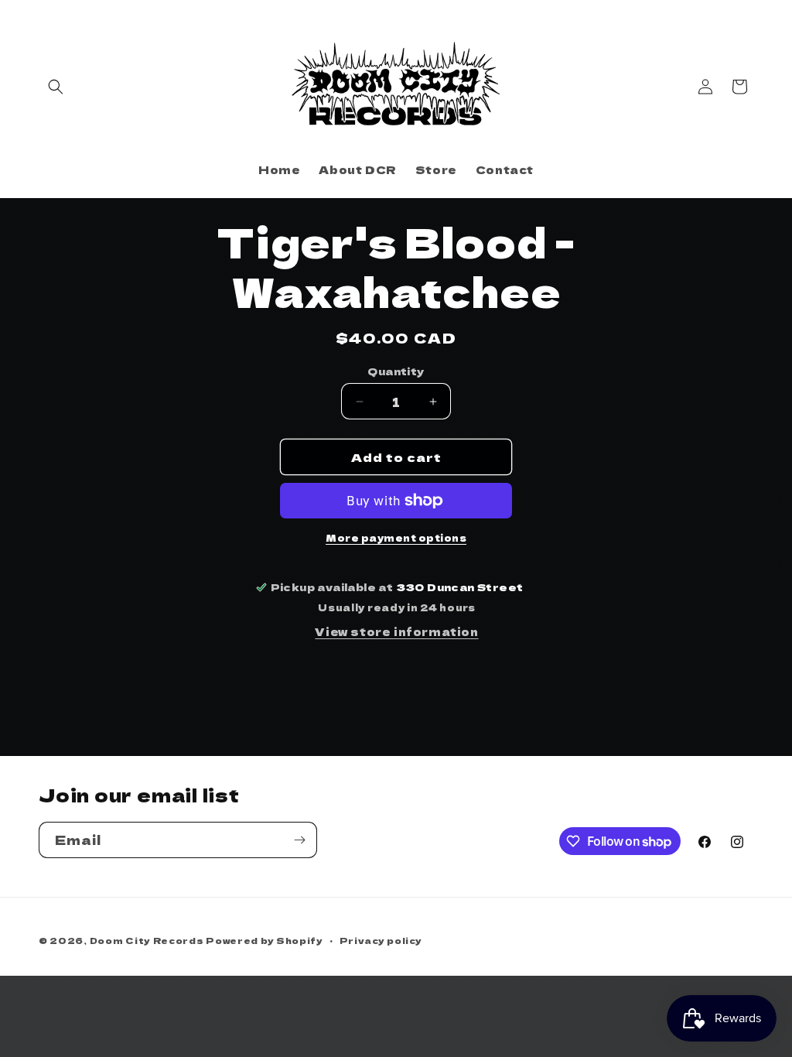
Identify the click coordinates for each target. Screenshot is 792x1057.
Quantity (395, 371)
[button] (56, 87)
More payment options (396, 537)
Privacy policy (381, 940)
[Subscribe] (299, 840)
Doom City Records (147, 940)
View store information (396, 631)
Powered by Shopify (264, 940)
